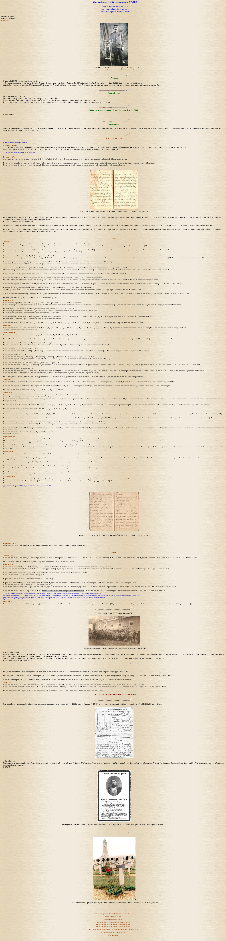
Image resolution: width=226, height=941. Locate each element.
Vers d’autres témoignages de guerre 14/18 (113, 932)
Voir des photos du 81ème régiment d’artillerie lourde (113, 924)
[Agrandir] (114, 645)
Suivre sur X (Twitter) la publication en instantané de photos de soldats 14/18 (113, 929)
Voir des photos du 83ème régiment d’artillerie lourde (113, 926)
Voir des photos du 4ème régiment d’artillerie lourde (113, 922)
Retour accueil (5, 20)
